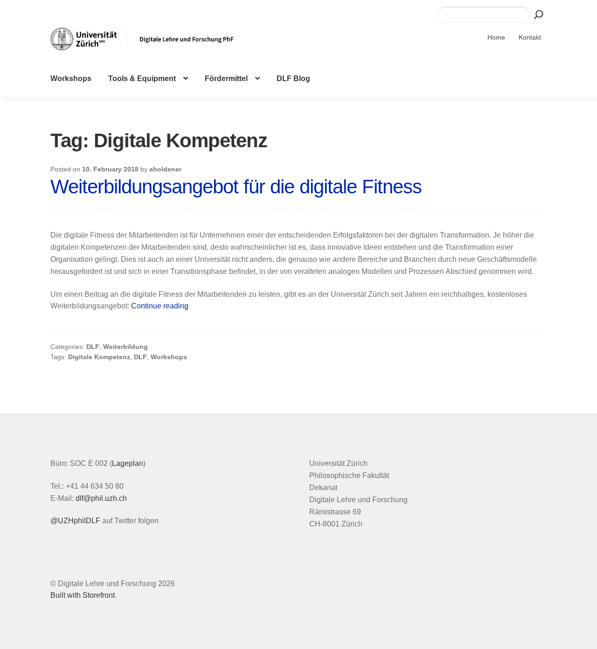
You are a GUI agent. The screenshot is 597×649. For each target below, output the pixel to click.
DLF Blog (293, 78)
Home (496, 37)
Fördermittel (226, 78)
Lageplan (127, 463)
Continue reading (159, 306)
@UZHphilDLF (75, 521)
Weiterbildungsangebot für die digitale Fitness (236, 187)
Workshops (70, 78)
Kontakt (530, 37)
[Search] (539, 15)
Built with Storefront (82, 595)
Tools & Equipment (142, 78)
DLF (92, 346)
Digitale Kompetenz (99, 357)
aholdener (165, 169)
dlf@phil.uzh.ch (101, 498)
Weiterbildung (125, 346)
